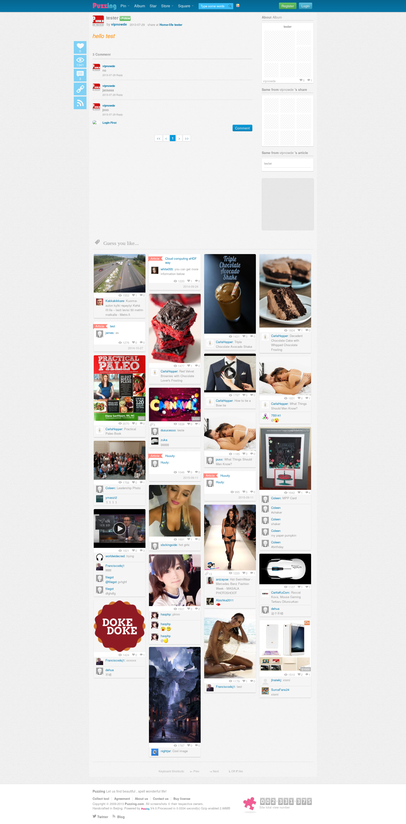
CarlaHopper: (225, 342)
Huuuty (170, 455)
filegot (109, 577)
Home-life (166, 24)
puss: (219, 459)
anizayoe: (222, 579)
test (112, 326)
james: (110, 332)
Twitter (102, 816)
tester (178, 24)
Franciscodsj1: (115, 660)
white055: (167, 269)
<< (158, 138)
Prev (196, 771)
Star (153, 5)
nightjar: (166, 751)
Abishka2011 (225, 600)
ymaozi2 (111, 497)
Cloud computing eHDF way (181, 260)
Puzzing (99, 791)
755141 (276, 415)
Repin (135, 258)
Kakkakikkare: (115, 300)
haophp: (166, 614)
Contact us (160, 798)
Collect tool (101, 798)
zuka (164, 439)
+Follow (125, 18)
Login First (109, 122)
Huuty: (165, 462)
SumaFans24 (280, 689)
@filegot (111, 582)
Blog (121, 816)
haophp (166, 624)
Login (305, 6)
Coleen (276, 507)
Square (184, 5)
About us (141, 798)
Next (216, 771)
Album (139, 5)
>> (187, 138)
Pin (124, 5)
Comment (242, 128)
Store (166, 5)
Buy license (181, 798)
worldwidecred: (115, 556)
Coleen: (276, 498)
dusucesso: (168, 430)
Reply (119, 75)
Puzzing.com (134, 803)
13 (210, 573)
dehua (275, 608)
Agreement (122, 798)
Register (287, 6)
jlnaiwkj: (276, 680)
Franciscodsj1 (115, 565)
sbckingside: (169, 544)
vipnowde (119, 24)
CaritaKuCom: (280, 592)
